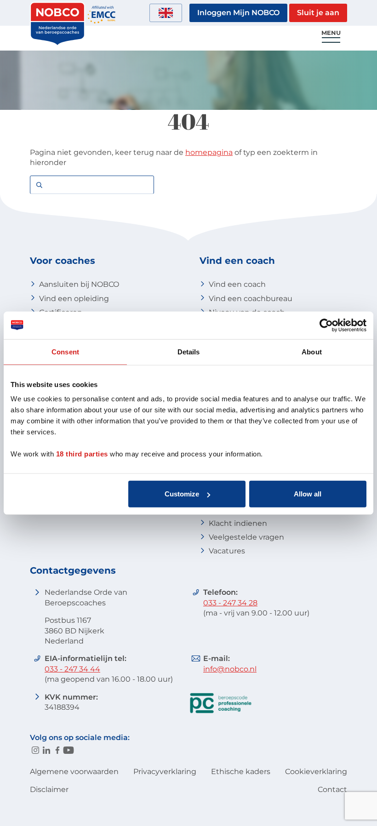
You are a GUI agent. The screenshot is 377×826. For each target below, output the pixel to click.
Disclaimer (49, 789)
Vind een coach (237, 284)
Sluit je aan (318, 12)
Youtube (68, 750)
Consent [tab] (65, 351)
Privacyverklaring (164, 771)
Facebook (57, 750)
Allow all (307, 494)
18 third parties (82, 454)
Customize (182, 494)
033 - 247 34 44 (72, 669)
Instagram (35, 750)
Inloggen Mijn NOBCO (238, 12)
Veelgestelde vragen (246, 537)
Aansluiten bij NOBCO (79, 284)
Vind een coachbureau (250, 298)
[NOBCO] (57, 43)
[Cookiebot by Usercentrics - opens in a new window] (326, 325)
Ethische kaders (240, 771)
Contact (332, 789)
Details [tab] (188, 351)
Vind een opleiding (74, 298)
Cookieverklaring (316, 771)
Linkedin (46, 750)
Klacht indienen (238, 523)
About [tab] (312, 351)
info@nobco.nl (230, 669)
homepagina (209, 152)
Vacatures (227, 551)
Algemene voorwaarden (74, 771)
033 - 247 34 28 (230, 602)
